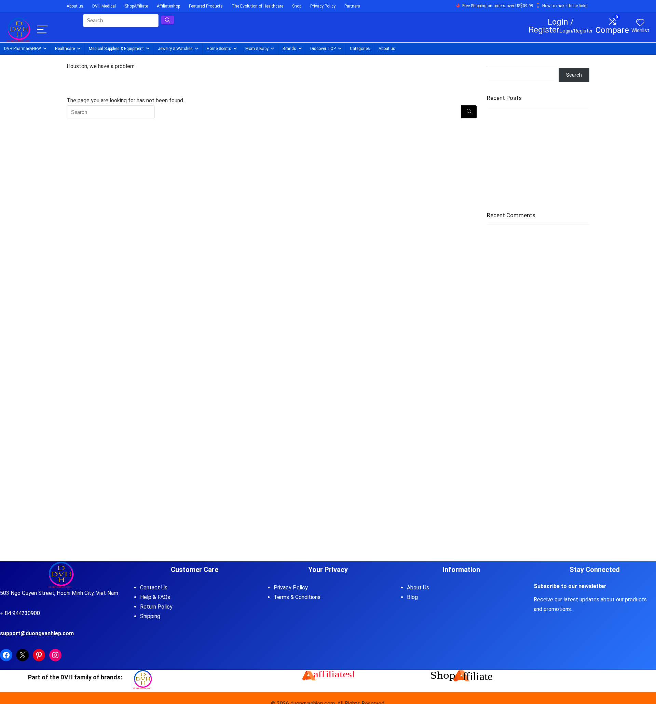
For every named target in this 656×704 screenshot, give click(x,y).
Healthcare (65, 48)
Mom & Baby (257, 48)
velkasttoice (501, 284)
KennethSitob (502, 331)
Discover (323, 48)
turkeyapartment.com (511, 307)
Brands (289, 48)
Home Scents (219, 48)
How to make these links (565, 5)
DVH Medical (104, 6)
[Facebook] (6, 655)
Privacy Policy (323, 6)
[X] (22, 655)
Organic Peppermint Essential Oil (523, 133)
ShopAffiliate (136, 6)
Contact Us (153, 587)
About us (75, 6)
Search (495, 65)
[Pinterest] (39, 655)
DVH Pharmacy (22, 48)
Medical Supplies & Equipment (116, 48)
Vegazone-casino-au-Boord (518, 236)
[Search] (469, 111)
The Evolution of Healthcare (257, 6)
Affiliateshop (168, 6)
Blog (412, 597)
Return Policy (156, 606)
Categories (360, 48)
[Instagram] (55, 655)
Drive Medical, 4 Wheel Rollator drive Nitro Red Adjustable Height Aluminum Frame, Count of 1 (533, 149)
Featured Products (206, 6)
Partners (352, 6)
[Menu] (42, 30)
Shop (296, 6)
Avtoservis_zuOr (506, 260)
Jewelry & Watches (175, 48)
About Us (418, 587)
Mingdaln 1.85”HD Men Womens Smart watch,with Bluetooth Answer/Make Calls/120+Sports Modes (530, 171)
